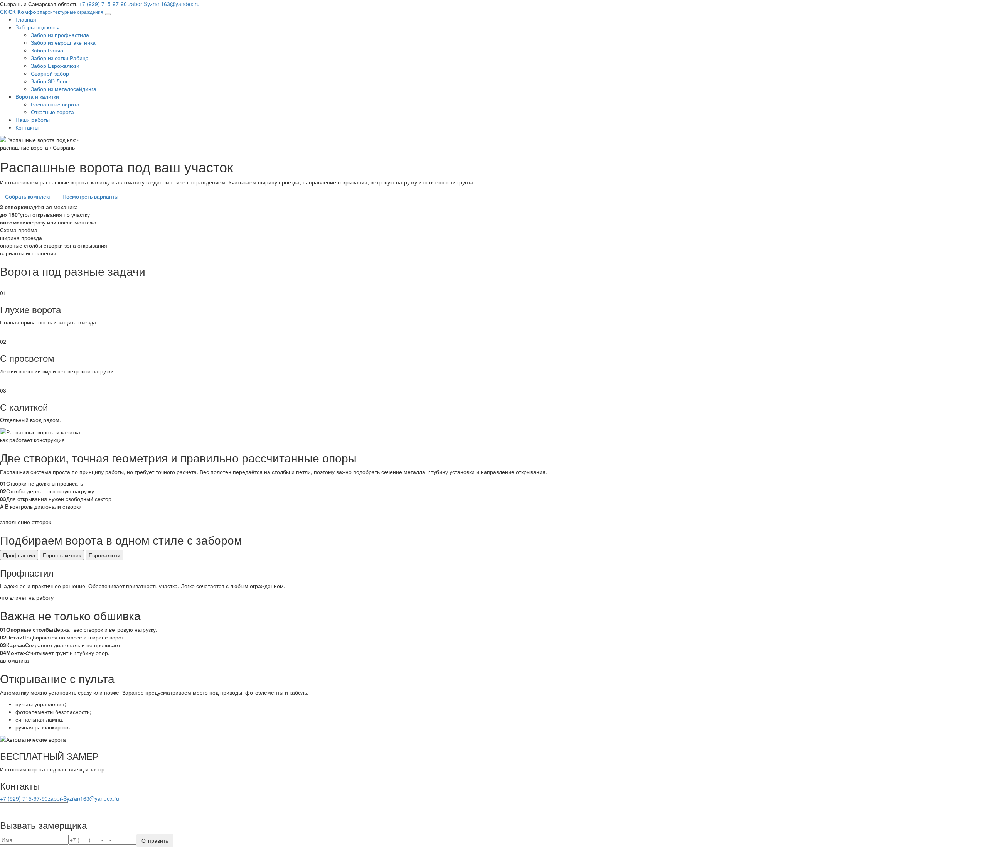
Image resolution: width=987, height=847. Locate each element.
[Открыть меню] (108, 14)
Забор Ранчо (47, 50)
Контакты (27, 127)
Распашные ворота (55, 104)
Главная (25, 19)
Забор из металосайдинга (63, 89)
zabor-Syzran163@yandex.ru (164, 4)
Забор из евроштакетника (63, 42)
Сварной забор (50, 73)
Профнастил (19, 555)
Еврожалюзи (104, 555)
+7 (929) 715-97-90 (103, 4)
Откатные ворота (52, 112)
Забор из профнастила (60, 35)
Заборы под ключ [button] (37, 27)
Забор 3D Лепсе (51, 81)
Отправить (154, 840)
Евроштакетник (62, 555)
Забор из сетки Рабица (60, 58)
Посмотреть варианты (90, 196)
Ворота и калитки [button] (37, 96)
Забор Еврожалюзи (55, 65)
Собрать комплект (28, 196)
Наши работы (32, 119)
